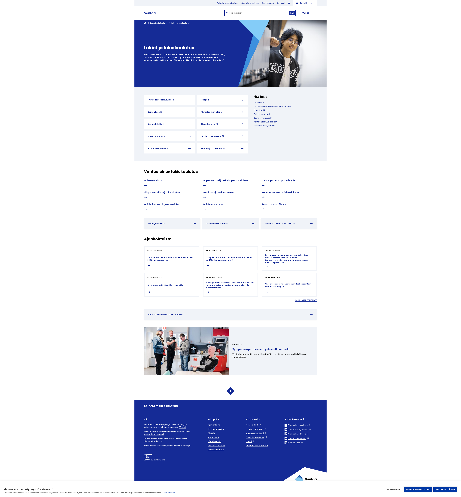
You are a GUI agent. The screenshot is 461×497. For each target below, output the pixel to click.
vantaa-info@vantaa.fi (154, 434)
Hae (292, 13)
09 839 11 (182, 427)
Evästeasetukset (392, 489)
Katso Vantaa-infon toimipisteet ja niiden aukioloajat (167, 445)
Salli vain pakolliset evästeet (418, 489)
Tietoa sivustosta (168, 492)
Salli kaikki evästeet (445, 489)
